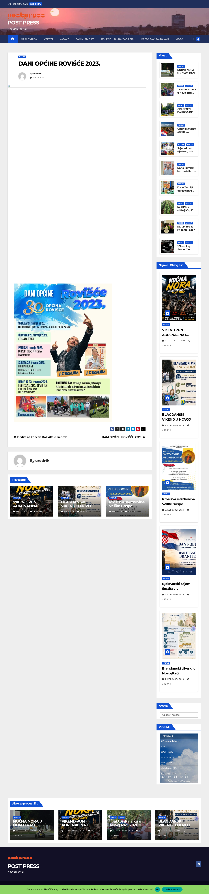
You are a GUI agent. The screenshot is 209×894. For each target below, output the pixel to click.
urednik (37, 73)
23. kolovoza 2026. (26, 831)
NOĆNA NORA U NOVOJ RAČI (186, 72)
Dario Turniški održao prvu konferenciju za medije (185, 192)
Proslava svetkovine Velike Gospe (127, 504)
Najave (64, 39)
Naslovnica (29, 39)
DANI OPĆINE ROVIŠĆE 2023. (122, 437)
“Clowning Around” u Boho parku (184, 249)
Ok (157, 889)
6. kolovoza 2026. (175, 510)
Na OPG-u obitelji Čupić (185, 209)
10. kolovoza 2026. (123, 831)
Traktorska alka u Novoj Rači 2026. (186, 92)
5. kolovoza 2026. (175, 595)
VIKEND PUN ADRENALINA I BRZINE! (26, 506)
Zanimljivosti (85, 39)
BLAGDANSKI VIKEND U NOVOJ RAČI (76, 506)
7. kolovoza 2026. (175, 425)
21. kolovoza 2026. (175, 341)
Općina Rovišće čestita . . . (186, 130)
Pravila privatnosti (172, 889)
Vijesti (48, 39)
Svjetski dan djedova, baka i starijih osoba (186, 151)
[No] (205, 889)
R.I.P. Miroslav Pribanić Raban (186, 228)
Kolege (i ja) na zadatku (118, 39)
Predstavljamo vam (155, 39)
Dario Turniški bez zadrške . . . (186, 169)
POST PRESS (23, 22)
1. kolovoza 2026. (175, 679)
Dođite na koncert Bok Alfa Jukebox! (42, 437)
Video (179, 39)
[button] (193, 39)
